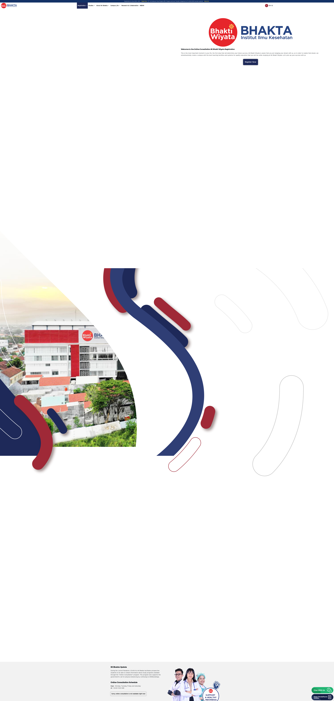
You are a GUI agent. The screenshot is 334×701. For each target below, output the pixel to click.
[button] (322, 690)
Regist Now (144, 1)
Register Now (250, 62)
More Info (206, 1)
